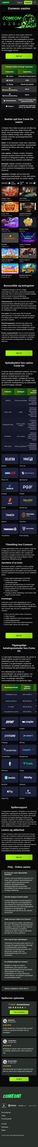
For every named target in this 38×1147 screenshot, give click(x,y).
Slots (31, 183)
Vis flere (19, 1079)
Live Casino (13, 182)
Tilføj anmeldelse (19, 1012)
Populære (5, 183)
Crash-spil (22, 182)
